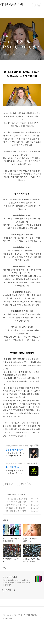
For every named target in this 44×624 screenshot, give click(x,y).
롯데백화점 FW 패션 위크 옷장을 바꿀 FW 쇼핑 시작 (14, 467)
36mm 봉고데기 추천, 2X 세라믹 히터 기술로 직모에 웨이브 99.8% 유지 (15, 454)
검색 (34, 5)
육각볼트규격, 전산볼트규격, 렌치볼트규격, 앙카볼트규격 (17, 509)
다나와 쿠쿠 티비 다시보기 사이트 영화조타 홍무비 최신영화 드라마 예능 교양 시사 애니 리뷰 (17, 582)
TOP (39, 616)
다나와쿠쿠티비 (9, 576)
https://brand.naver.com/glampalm (20, 446)
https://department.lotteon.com (19, 463)
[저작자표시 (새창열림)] (29, 484)
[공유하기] (12, 484)
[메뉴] (39, 5)
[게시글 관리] (15, 484)
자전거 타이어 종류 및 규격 (15, 505)
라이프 (8, 494)
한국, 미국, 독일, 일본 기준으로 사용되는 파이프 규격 (17, 512)
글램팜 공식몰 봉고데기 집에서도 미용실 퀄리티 (14, 449)
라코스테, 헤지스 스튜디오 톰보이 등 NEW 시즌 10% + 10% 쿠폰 (14, 472)
